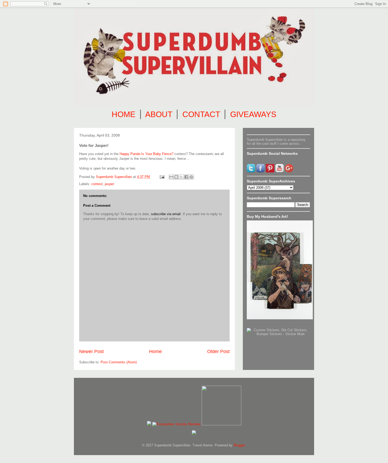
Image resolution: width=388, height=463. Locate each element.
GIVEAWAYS (253, 114)
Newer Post (91, 351)
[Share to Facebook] (186, 177)
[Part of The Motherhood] (221, 424)
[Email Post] (161, 177)
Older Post (218, 351)
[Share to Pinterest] (191, 177)
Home (155, 351)
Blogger (239, 445)
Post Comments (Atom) (119, 362)
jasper (109, 184)
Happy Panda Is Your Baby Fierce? (146, 154)
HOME (123, 114)
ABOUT (158, 114)
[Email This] (171, 177)
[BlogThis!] (176, 177)
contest (97, 184)
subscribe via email (166, 214)
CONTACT (201, 114)
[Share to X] (181, 177)
